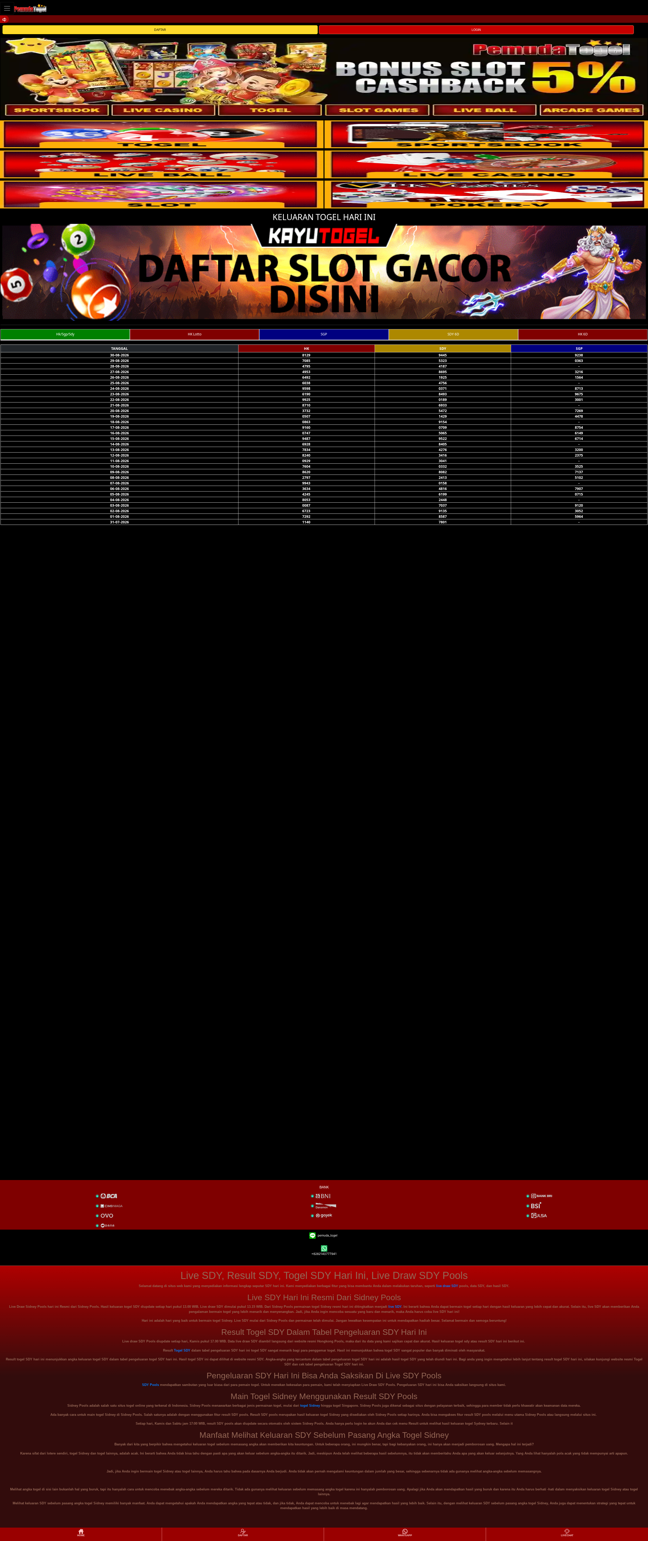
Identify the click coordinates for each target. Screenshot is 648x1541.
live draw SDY (447, 1286)
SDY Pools (150, 1385)
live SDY (394, 1307)
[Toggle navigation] (7, 8)
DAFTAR (160, 30)
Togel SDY (182, 1350)
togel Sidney (310, 1405)
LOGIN (476, 30)
